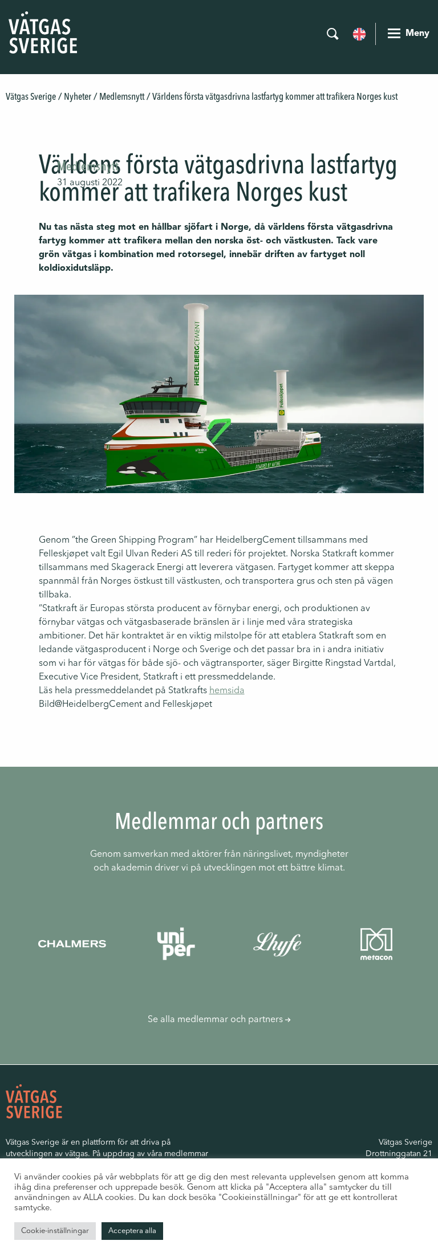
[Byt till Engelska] (359, 33)
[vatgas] (34, 1100)
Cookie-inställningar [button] (55, 1231)
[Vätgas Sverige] (43, 32)
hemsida (227, 690)
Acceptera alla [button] (132, 1231)
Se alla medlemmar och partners (216, 1019)
